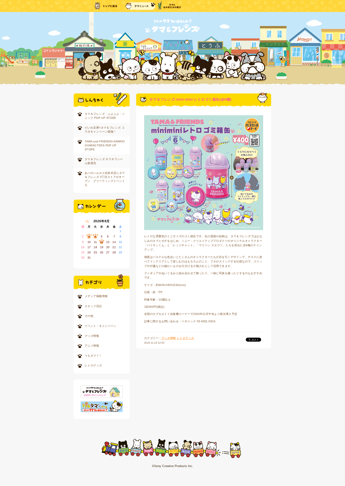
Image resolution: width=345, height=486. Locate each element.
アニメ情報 (92, 345)
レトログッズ (93, 365)
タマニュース (140, 6)
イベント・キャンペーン (100, 325)
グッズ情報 (92, 335)
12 (101, 242)
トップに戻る (106, 6)
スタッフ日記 (93, 306)
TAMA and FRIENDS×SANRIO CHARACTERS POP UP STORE (105, 145)
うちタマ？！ (93, 355)
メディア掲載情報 (96, 296)
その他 (89, 315)
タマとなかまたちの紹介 (169, 6)
